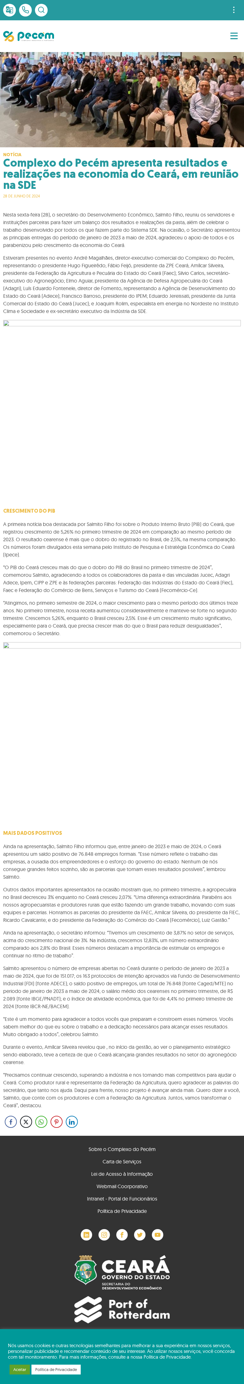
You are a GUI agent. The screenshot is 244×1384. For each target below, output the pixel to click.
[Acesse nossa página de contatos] (25, 10)
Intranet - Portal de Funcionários (122, 1198)
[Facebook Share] (11, 1122)
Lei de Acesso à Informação (122, 1174)
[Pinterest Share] (57, 1122)
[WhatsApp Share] (41, 1122)
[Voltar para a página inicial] (28, 36)
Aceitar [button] (19, 1369)
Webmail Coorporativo (122, 1186)
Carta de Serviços (122, 1161)
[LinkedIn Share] (72, 1122)
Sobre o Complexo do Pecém (122, 1149)
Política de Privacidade (122, 1211)
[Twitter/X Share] (26, 1122)
